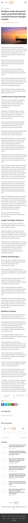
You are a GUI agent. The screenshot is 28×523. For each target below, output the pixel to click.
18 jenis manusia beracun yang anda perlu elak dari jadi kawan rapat (17, 483)
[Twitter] (5, 404)
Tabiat (10, 401)
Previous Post (5, 437)
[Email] (16, 404)
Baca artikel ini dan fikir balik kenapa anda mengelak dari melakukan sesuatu (17, 460)
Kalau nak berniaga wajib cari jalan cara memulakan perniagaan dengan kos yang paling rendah (17, 491)
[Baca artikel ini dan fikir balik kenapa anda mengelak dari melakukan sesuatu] (4, 460)
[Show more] (19, 404)
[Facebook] (2, 404)
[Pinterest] (12, 404)
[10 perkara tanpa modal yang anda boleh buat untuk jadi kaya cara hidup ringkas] (4, 453)
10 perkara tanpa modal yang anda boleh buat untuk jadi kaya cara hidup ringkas (17, 453)
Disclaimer (14, 520)
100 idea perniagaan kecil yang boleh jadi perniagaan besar (17, 445)
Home (2, 8)
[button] (2, 2)
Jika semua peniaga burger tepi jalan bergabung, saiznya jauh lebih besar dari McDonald (17, 468)
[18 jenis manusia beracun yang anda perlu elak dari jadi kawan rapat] (4, 483)
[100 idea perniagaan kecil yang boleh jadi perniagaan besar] (4, 446)
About (8, 518)
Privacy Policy (22, 518)
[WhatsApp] (9, 404)
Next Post (23, 437)
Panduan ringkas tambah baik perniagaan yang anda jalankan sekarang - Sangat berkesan (17, 475)
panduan (7, 8)
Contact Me (14, 518)
